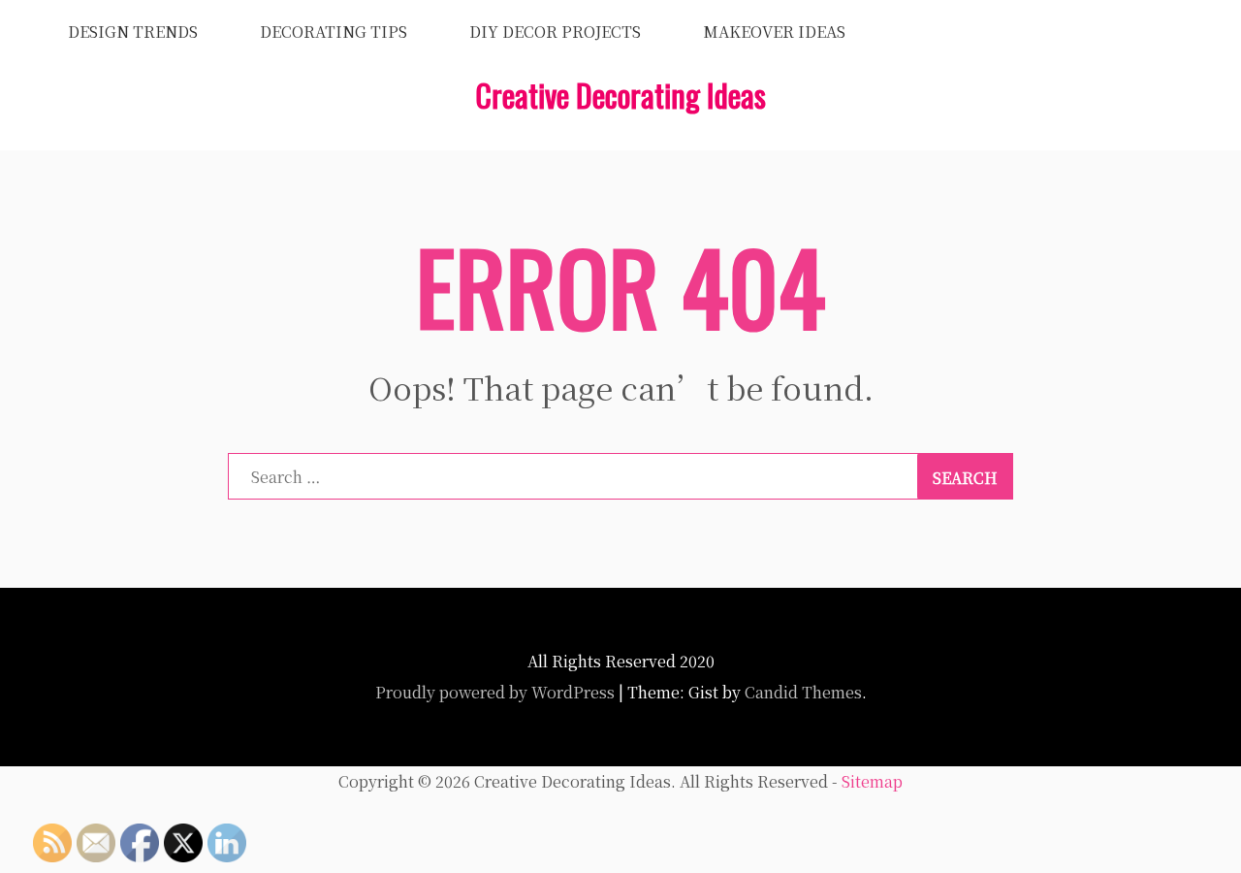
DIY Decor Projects (555, 31)
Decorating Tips (333, 31)
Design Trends (133, 31)
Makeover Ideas (774, 31)
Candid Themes (803, 692)
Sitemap (872, 781)
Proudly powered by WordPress (495, 692)
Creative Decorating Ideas (620, 94)
